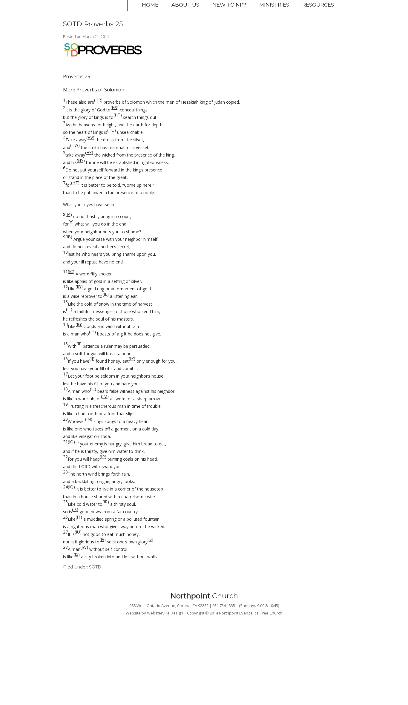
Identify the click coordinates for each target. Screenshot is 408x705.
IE (105, 294)
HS (114, 107)
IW (84, 547)
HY (80, 160)
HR (98, 100)
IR (106, 502)
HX (89, 152)
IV (102, 539)
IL (93, 389)
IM (104, 396)
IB (69, 237)
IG (79, 324)
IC (71, 271)
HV (90, 137)
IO (71, 442)
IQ (71, 487)
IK (132, 358)
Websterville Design (165, 613)
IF (69, 309)
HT (117, 115)
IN (88, 419)
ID (79, 286)
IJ (92, 358)
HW (74, 145)
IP (103, 456)
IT (79, 517)
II (79, 344)
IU (78, 532)
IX (76, 554)
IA (68, 214)
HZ (75, 183)
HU (111, 130)
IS (75, 509)
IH (92, 332)
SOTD (95, 567)
